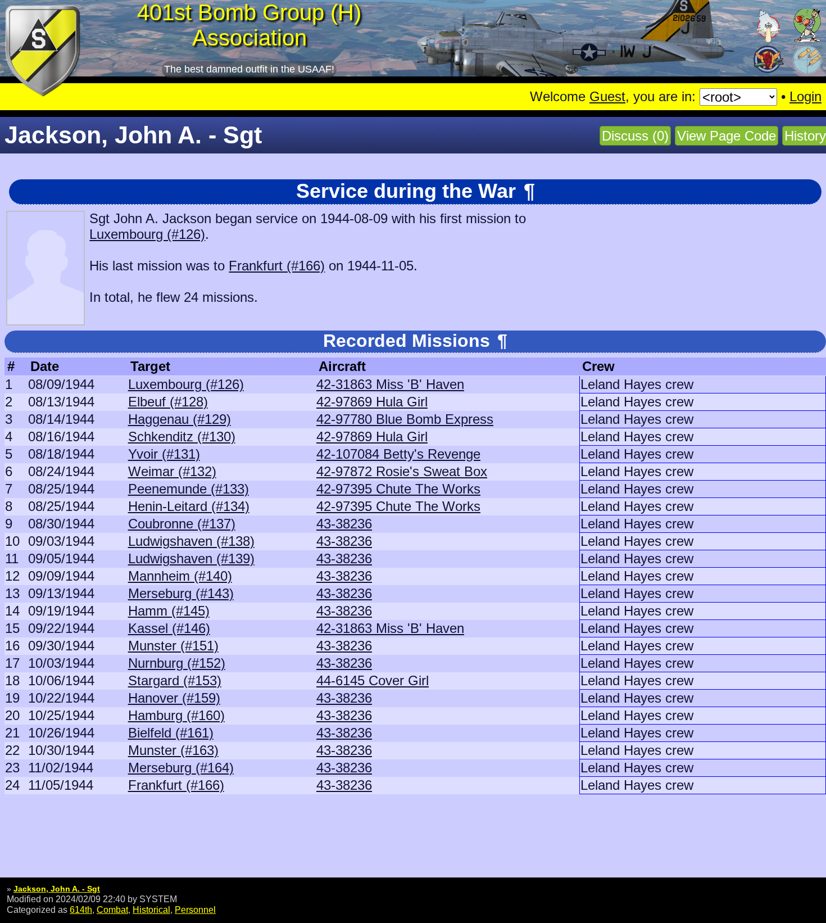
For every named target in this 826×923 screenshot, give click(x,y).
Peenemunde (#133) (188, 488)
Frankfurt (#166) (277, 265)
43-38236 (344, 523)
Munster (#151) (173, 645)
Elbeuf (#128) (168, 401)
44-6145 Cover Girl (372, 680)
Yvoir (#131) (164, 454)
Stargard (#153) (174, 680)
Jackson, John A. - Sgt (56, 888)
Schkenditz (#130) (181, 436)
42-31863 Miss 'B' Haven (390, 384)
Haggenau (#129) (179, 419)
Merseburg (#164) (181, 767)
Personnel (195, 909)
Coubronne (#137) (181, 523)
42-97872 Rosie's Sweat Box (401, 471)
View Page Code (726, 135)
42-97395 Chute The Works (398, 488)
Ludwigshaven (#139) (191, 558)
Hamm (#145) (169, 610)
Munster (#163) (173, 750)
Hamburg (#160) (176, 715)
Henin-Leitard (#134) (188, 506)
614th (81, 909)
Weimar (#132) (172, 471)
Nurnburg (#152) (176, 663)
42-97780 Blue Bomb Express (404, 419)
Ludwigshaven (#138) (191, 541)
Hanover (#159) (174, 697)
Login (805, 96)
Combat (112, 909)
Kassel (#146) (169, 628)
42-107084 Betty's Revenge (398, 454)
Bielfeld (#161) (171, 732)
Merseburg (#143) (181, 593)
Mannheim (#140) (180, 575)
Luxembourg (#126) (147, 234)
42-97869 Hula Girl (372, 401)
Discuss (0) (635, 135)
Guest (607, 96)
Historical (151, 909)
